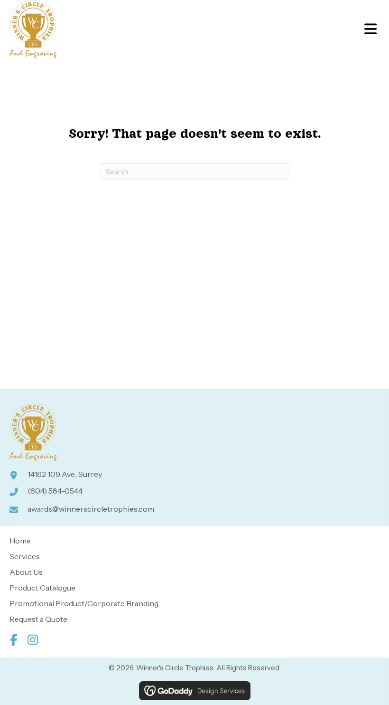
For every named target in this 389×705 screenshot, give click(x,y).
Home (20, 540)
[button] (13, 640)
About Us (26, 572)
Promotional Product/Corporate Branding (83, 603)
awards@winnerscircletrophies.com (91, 509)
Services (24, 556)
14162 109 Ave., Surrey (65, 474)
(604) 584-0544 (55, 490)
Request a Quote (38, 619)
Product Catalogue (42, 587)
